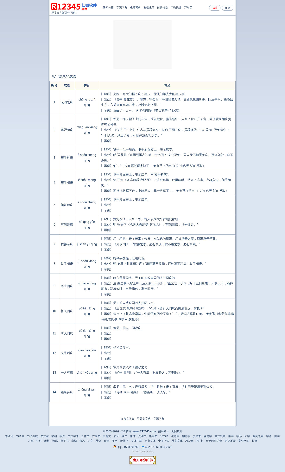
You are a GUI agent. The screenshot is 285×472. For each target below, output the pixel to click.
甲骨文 (107, 436)
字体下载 (136, 440)
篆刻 (54, 436)
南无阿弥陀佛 (68, 12)
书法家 (45, 436)
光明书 (142, 436)
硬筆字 (124, 440)
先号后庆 (67, 353)
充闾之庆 (67, 102)
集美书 (153, 436)
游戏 (55, 440)
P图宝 (199, 440)
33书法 (164, 436)
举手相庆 (67, 263)
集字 (231, 436)
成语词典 (135, 7)
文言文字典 (127, 418)
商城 (74, 440)
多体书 (197, 436)
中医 (38, 440)
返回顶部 (176, 431)
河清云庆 (67, 224)
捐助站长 (163, 431)
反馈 (227, 7)
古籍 (30, 440)
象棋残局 (148, 7)
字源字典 (121, 7)
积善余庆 (67, 244)
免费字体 (150, 440)
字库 (62, 436)
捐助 (215, 7)
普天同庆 (67, 311)
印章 (106, 440)
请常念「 (56, 12)
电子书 (64, 440)
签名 (114, 440)
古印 (116, 436)
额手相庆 (67, 182)
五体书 (85, 436)
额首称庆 (67, 205)
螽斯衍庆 (67, 392)
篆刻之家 (258, 436)
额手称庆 (67, 157)
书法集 (20, 436)
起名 (82, 440)
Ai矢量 (189, 440)
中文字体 (163, 440)
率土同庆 (67, 286)
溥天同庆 (67, 333)
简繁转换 (162, 7)
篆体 (133, 436)
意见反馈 (230, 440)
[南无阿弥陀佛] (143, 463)
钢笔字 (186, 436)
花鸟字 (208, 436)
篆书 (124, 436)
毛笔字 (175, 436)
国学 (277, 436)
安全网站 (243, 440)
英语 (98, 440)
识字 (90, 440)
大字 (247, 436)
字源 (269, 436)
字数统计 (176, 7)
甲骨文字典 (144, 418)
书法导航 (32, 436)
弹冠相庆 (67, 130)
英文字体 (177, 440)
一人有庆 (67, 372)
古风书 (96, 436)
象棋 (47, 440)
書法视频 (220, 436)
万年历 (188, 7)
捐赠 (254, 440)
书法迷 (9, 436)
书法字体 (73, 436)
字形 (239, 436)
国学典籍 (108, 7)
